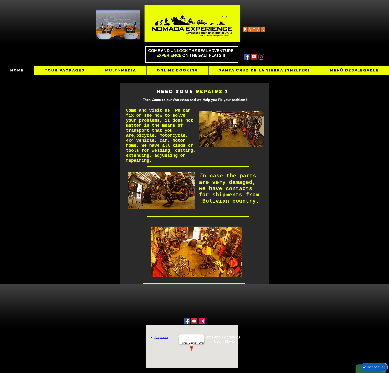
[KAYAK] (247, 57)
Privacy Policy (188, 337)
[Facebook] (187, 321)
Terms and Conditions (221, 337)
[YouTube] (254, 57)
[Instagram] (261, 57)
